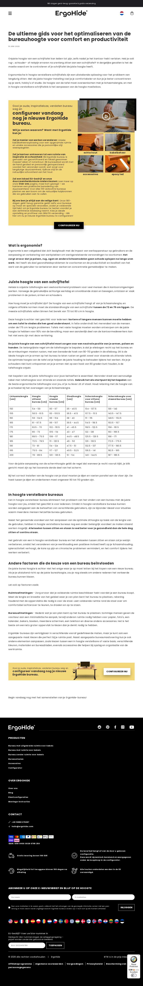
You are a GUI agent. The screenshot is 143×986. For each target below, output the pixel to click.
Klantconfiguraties (18, 797)
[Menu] (138, 956)
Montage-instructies (19, 801)
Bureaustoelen (16, 759)
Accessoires (14, 763)
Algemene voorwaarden (49, 963)
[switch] (134, 975)
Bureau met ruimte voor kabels (24, 750)
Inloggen (126, 907)
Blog (10, 792)
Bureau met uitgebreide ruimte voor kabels (30, 746)
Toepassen (55, 945)
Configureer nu (68, 225)
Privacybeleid (95, 963)
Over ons (24, 183)
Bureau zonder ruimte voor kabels (26, 754)
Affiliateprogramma (20, 963)
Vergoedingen (75, 963)
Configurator (15, 768)
